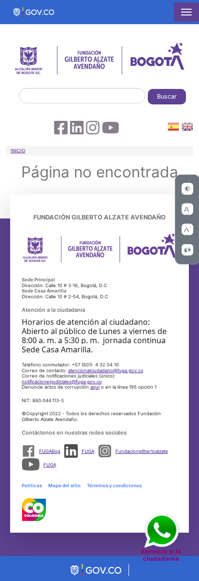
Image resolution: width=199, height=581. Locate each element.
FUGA (88, 451)
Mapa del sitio (64, 485)
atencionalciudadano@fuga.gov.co (105, 370)
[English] (187, 128)
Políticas (32, 485)
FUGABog (49, 451)
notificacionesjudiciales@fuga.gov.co (62, 381)
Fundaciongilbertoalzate (141, 451)
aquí (95, 387)
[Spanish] (173, 128)
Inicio (18, 150)
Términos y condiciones (114, 485)
